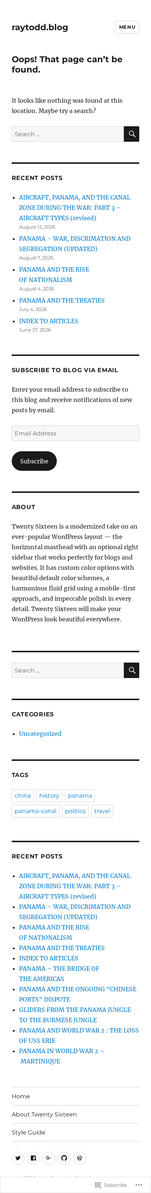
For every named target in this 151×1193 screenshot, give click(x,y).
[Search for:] (68, 134)
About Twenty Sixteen (44, 1114)
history (49, 795)
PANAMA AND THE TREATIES (62, 300)
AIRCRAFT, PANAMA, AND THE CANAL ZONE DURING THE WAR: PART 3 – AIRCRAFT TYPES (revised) (74, 208)
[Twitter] (18, 1158)
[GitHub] (64, 1158)
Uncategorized (40, 733)
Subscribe (34, 461)
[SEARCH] (131, 134)
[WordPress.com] (79, 1158)
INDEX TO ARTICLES (48, 321)
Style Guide (28, 1132)
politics (75, 811)
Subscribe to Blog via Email (65, 370)
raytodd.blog (40, 27)
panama (80, 795)
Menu (127, 27)
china (23, 795)
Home (21, 1096)
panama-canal (35, 811)
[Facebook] (33, 1158)
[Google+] (49, 1158)
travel (102, 811)
